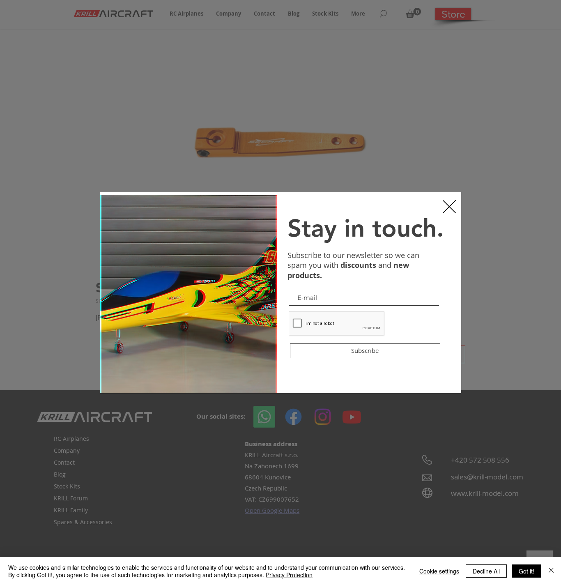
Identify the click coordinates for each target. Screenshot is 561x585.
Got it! (526, 571)
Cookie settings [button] (439, 571)
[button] (449, 206)
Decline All (486, 571)
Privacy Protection (289, 575)
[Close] (551, 571)
